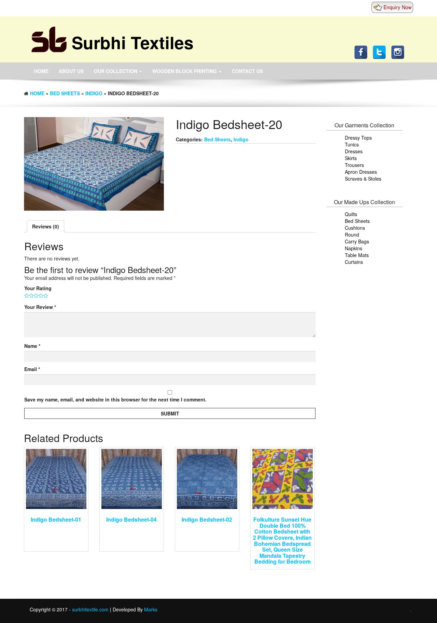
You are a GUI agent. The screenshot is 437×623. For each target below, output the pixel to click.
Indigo (93, 93)
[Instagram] (399, 51)
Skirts (351, 158)
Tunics (352, 144)
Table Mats (357, 255)
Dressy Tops (358, 137)
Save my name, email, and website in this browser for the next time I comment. (115, 399)
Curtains (354, 261)
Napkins (353, 248)
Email (32, 369)
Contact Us (247, 71)
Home (41, 71)
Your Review (40, 306)
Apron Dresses (361, 171)
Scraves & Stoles (363, 178)
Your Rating (38, 288)
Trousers (354, 164)
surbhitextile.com (91, 609)
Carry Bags (357, 241)
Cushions (355, 227)
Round (352, 234)
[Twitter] (381, 51)
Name (32, 345)
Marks (150, 609)
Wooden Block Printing (185, 71)
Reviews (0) (45, 226)
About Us (71, 71)
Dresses (354, 151)
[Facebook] (362, 51)
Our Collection (116, 71)
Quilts (351, 214)
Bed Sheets (65, 93)
